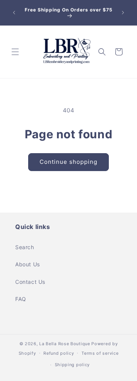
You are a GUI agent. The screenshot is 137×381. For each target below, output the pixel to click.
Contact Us (30, 282)
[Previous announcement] (14, 12)
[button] (15, 51)
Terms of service (99, 353)
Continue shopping (68, 161)
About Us (27, 264)
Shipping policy (72, 364)
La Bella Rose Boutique (64, 343)
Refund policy (58, 353)
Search (24, 247)
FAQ (20, 299)
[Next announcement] (123, 12)
